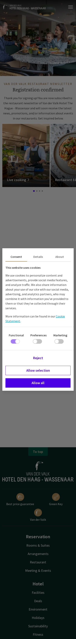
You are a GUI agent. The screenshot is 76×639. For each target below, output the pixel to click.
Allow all (38, 383)
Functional (16, 335)
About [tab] (59, 257)
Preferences (38, 335)
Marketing (60, 335)
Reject (38, 358)
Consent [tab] (16, 257)
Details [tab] (38, 257)
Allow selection (38, 370)
